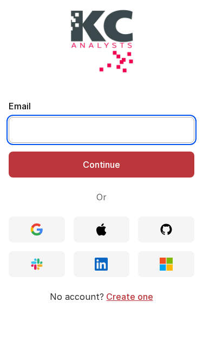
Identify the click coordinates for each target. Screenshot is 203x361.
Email (20, 106)
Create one (129, 296)
